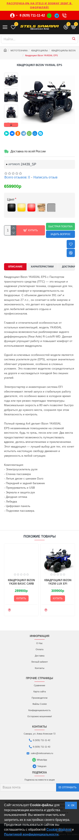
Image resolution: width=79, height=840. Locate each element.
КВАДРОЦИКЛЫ (39, 50)
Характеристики (42, 266)
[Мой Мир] (34, 133)
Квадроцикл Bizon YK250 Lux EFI (57, 582)
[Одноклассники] (17, 133)
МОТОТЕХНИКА (19, 50)
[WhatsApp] (29, 133)
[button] (11, 74)
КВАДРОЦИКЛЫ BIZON (63, 50)
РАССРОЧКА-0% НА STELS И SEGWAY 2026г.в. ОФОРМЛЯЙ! (40, 5)
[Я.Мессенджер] (6, 133)
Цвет (10, 199)
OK (72, 805)
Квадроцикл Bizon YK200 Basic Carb (21, 582)
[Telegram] (23, 133)
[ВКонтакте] (12, 133)
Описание (15, 266)
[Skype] (40, 133)
